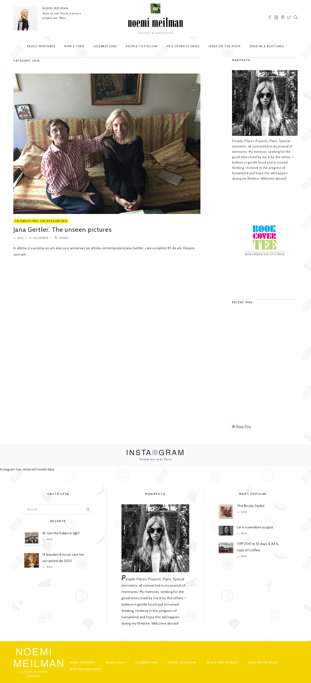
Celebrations (105, 46)
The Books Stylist (251, 506)
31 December (39, 238)
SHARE (63, 238)
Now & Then (74, 46)
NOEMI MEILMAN (55, 8)
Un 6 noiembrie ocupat (255, 527)
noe (20, 238)
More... (63, 18)
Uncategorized (53, 221)
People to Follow (141, 46)
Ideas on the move (225, 46)
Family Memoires (41, 46)
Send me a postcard (267, 46)
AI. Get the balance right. (61, 533)
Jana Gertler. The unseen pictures (62, 229)
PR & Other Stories (182, 46)
